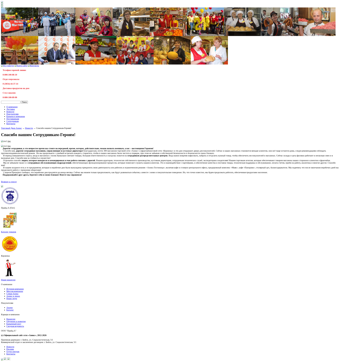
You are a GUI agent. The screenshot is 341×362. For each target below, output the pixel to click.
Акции (9, 307)
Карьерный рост (13, 324)
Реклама (10, 349)
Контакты (10, 123)
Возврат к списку (9, 182)
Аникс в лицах (13, 296)
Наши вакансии (8, 280)
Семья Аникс (12, 294)
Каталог (10, 310)
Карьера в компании (15, 116)
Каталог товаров (8, 232)
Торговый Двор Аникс (11, 128)
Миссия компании (14, 291)
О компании (12, 107)
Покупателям (12, 114)
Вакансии (10, 319)
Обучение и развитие (16, 321)
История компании (15, 289)
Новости (10, 111)
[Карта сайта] (21, 66)
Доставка (10, 109)
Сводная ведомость (15, 326)
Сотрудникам (12, 121)
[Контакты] (33, 66)
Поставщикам (12, 119)
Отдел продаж (12, 351)
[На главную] (2, 2)
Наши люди (11, 298)
